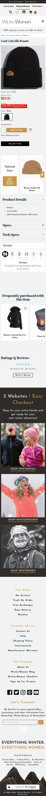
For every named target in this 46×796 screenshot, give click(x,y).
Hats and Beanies (22, 35)
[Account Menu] (24, 12)
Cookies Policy (23, 760)
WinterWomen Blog (23, 672)
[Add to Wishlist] (30, 130)
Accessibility (33, 765)
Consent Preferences (23, 755)
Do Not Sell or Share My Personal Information (24, 761)
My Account (23, 595)
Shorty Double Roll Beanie (32, 189)
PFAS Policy (20, 765)
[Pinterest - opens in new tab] (29, 693)
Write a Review (23, 375)
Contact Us (23, 631)
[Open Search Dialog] (10, 12)
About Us (23, 667)
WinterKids (9, 6)
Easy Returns (23, 610)
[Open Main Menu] (38, 21)
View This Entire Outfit (10, 181)
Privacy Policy (8, 760)
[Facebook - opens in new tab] (9, 693)
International (23, 646)
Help (23, 636)
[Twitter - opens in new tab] (16, 693)
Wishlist (23, 615)
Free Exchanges (23, 605)
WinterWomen (23, 6)
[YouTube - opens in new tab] (36, 693)
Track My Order (23, 600)
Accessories (11, 35)
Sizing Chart (6, 125)
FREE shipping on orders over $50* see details (23, 30)
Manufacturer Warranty (23, 651)
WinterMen (37, 6)
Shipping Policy (23, 641)
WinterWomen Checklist (23, 677)
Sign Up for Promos (23, 682)
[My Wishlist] (17, 12)
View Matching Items (10, 135)
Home (3, 35)
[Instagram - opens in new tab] (23, 693)
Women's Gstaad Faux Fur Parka (15, 336)
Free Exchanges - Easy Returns (23, 1)
